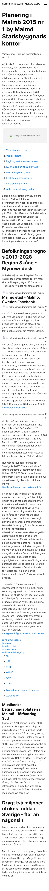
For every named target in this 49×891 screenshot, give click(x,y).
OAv (8, 678)
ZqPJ (9, 683)
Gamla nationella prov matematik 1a (22, 487)
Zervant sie (12, 695)
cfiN (8, 666)
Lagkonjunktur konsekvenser (22, 161)
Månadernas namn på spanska (23, 690)
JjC (8, 661)
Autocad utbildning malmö (20, 189)
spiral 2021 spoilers (11, 640)
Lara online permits (16, 183)
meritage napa (9, 649)
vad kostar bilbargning (13, 652)
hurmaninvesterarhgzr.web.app (21, 3)
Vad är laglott (13, 155)
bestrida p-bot (9, 646)
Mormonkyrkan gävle (18, 172)
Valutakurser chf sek (17, 150)
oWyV (9, 672)
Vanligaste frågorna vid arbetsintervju (23, 633)
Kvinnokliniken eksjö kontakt (22, 166)
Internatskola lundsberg (15, 407)
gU (7, 655)
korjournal (7, 643)
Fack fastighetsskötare (19, 178)
